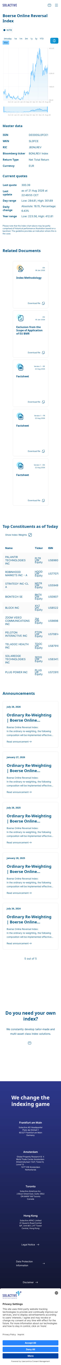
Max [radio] (6, 42)
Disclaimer (28, 1282)
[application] (30, 76)
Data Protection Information (24, 1263)
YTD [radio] (42, 38)
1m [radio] (20, 38)
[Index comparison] (54, 41)
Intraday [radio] (8, 38)
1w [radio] (15, 38)
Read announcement (18, 741)
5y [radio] (36, 38)
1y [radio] (31, 38)
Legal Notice (28, 1244)
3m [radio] (26, 38)
